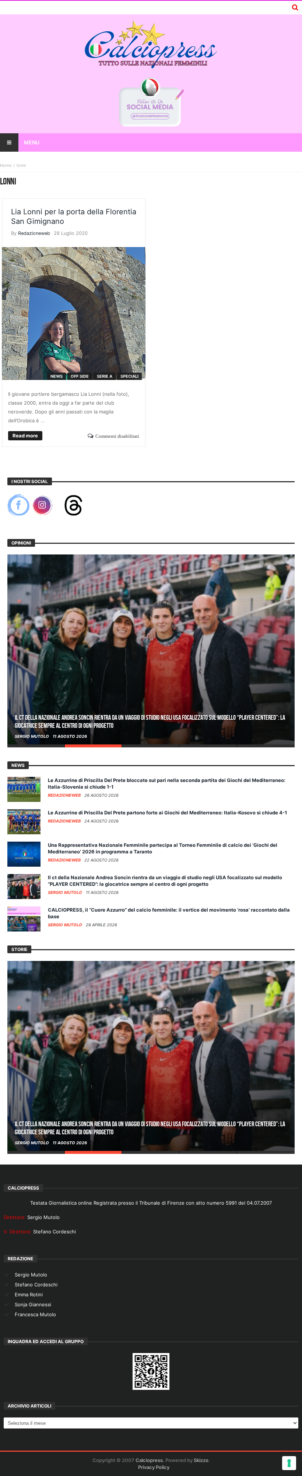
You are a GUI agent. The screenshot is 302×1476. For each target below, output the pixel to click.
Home (5, 165)
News (56, 376)
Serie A (104, 376)
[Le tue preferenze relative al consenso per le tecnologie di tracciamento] (289, 1463)
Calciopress (149, 1460)
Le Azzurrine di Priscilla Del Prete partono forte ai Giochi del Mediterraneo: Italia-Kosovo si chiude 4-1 (167, 813)
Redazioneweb (34, 233)
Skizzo (201, 1460)
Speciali (129, 376)
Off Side (80, 376)
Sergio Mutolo (32, 736)
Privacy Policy (153, 1467)
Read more (25, 435)
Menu (31, 142)
